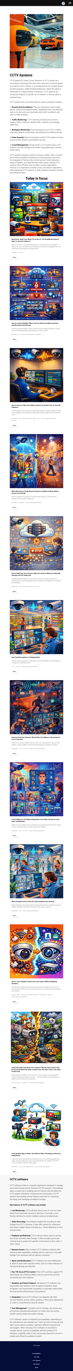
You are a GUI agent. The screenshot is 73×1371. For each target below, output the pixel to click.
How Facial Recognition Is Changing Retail (26, 657)
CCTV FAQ (36, 1357)
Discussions (36, 1364)
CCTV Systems (36, 1360)
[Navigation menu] (70, 3)
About (36, 1367)
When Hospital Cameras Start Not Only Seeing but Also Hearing (33, 901)
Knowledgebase (36, 1353)
